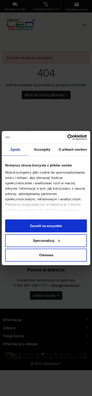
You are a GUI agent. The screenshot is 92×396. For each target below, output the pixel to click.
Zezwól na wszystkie (46, 226)
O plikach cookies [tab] (73, 149)
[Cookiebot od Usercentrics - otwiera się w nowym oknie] (67, 137)
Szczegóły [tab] (42, 149)
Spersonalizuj (43, 240)
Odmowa (46, 255)
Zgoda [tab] (15, 149)
